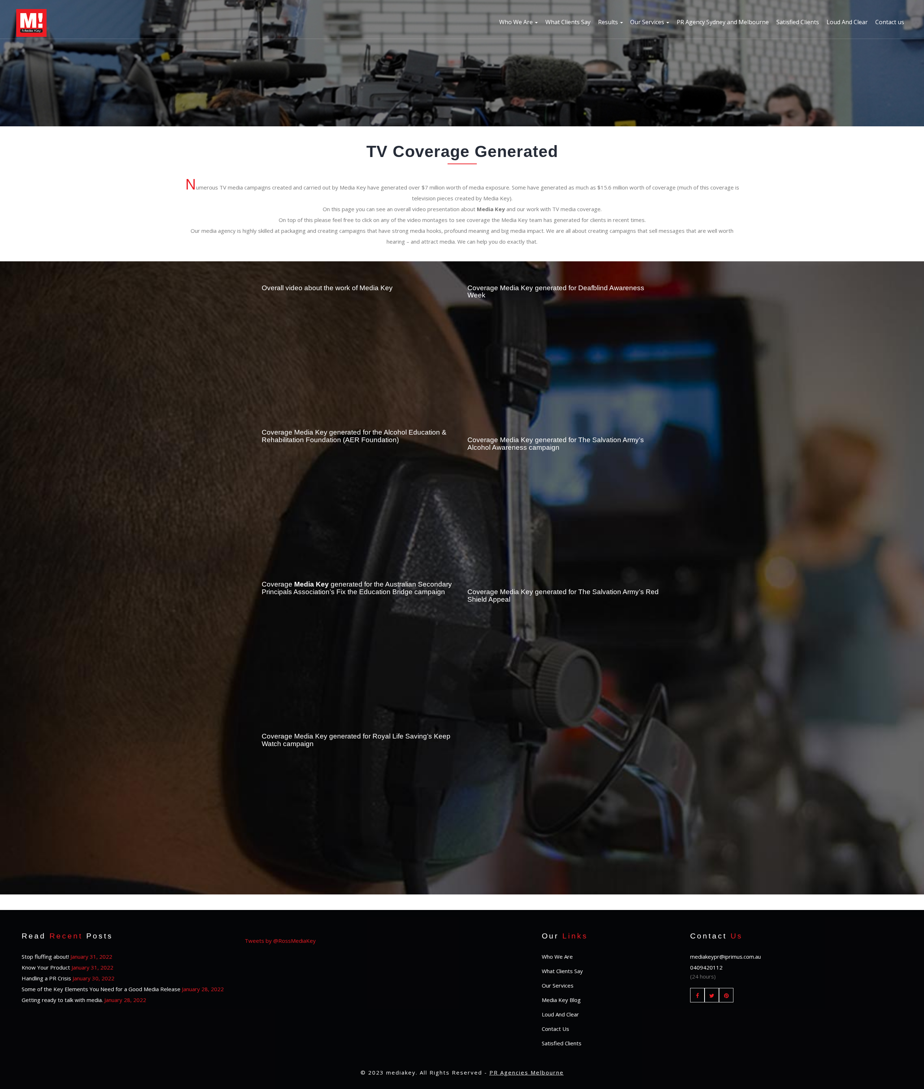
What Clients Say (567, 22)
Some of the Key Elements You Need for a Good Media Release (101, 989)
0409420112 (706, 967)
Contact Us (555, 1028)
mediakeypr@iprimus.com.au (725, 956)
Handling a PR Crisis (46, 978)
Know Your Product (46, 967)
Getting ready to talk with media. (62, 999)
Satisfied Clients (797, 22)
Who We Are (516, 22)
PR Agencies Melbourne (526, 1072)
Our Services (648, 22)
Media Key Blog (561, 999)
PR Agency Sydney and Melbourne (723, 22)
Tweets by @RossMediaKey (280, 940)
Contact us (889, 22)
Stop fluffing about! (45, 956)
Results (608, 22)
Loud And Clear (847, 22)
